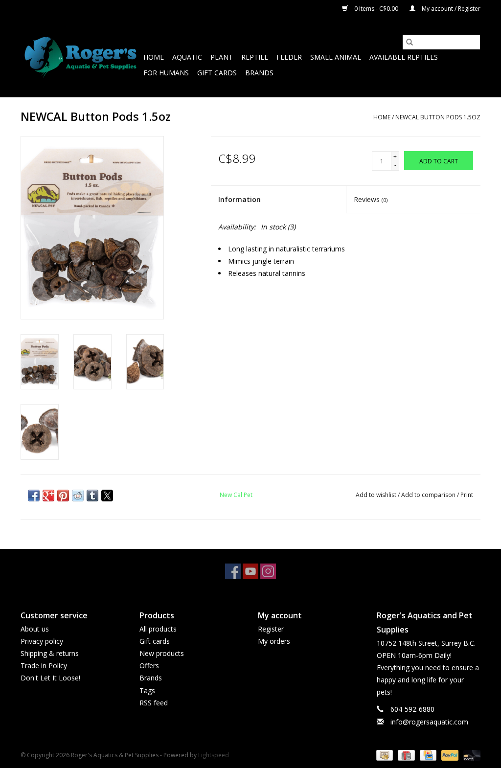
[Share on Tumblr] (92, 495)
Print (466, 495)
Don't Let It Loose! (50, 677)
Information (239, 199)
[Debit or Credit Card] (470, 754)
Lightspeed (213, 755)
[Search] (409, 42)
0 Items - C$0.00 (376, 8)
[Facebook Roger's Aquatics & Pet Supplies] (233, 571)
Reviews (370, 199)
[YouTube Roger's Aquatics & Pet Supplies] (250, 571)
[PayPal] (449, 754)
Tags (147, 690)
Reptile (254, 57)
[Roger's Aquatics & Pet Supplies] (80, 57)
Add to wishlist (377, 495)
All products (158, 628)
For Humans (166, 72)
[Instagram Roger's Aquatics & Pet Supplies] (268, 571)
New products (161, 653)
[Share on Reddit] (78, 495)
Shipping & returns (50, 653)
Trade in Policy (44, 665)
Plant (221, 57)
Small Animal (335, 57)
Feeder (289, 57)
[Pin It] (63, 495)
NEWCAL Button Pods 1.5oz (437, 117)
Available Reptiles (403, 57)
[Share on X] (107, 495)
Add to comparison (429, 495)
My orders (274, 641)
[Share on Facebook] (34, 495)
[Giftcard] (405, 754)
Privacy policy (42, 641)
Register (271, 628)
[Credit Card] (427, 754)
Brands (259, 72)
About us (35, 628)
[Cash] (383, 754)
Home (153, 57)
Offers (149, 665)
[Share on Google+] (48, 495)
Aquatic (187, 57)
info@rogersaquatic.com (429, 721)
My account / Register (450, 8)
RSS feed (153, 702)
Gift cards (217, 72)
